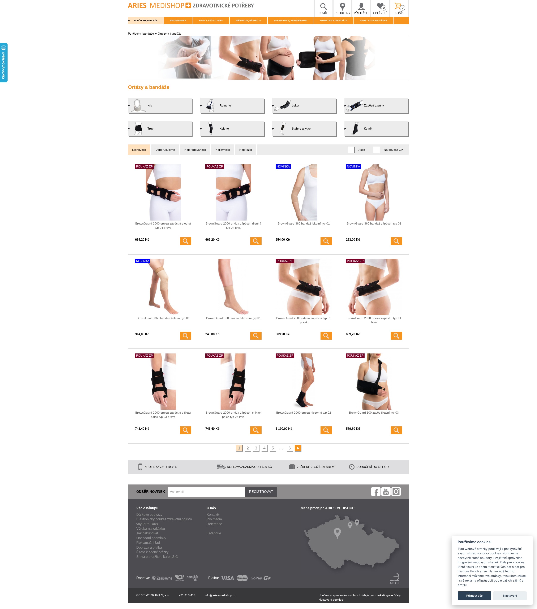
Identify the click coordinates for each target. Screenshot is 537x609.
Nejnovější (139, 149)
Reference (214, 524)
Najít (323, 13)
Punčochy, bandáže (145, 20)
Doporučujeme (165, 149)
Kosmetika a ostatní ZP (333, 20)
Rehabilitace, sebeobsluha (290, 20)
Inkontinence (178, 20)
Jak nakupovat (147, 533)
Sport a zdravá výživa (373, 20)
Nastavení (510, 595)
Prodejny (342, 13)
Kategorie (214, 533)
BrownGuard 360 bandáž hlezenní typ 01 (233, 318)
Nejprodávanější (195, 149)
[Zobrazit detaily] (185, 241)
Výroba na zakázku (150, 528)
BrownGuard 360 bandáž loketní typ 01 (304, 223)
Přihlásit (361, 13)
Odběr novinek (150, 491)
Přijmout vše (474, 595)
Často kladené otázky (152, 552)
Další (298, 448)
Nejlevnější (222, 149)
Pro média (214, 519)
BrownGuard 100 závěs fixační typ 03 (374, 412)
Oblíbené (380, 10)
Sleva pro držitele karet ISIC (157, 556)
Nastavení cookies (331, 599)
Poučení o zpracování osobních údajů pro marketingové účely (360, 595)
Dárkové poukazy (149, 514)
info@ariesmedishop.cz (220, 595)
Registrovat (261, 491)
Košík (399, 10)
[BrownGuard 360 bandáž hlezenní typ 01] (233, 287)
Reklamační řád (148, 542)
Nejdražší (245, 149)
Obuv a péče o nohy (211, 20)
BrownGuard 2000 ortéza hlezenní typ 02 (303, 412)
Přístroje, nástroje (248, 20)
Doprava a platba (149, 547)
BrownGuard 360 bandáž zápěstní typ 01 (374, 223)
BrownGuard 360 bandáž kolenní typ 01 (163, 318)
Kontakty (213, 514)
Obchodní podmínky (151, 538)
